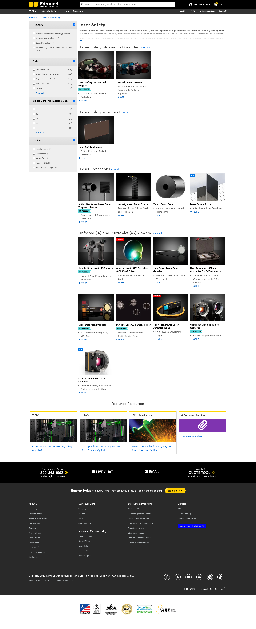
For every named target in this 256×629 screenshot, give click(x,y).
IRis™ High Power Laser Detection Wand (166, 326)
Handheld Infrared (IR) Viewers (95, 267)
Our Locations (34, 523)
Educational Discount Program (141, 523)
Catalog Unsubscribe (187, 518)
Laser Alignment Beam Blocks (132, 204)
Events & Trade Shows (38, 518)
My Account (200, 5)
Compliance (34, 542)
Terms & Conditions (65, 580)
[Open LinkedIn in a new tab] (199, 578)
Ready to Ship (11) (43, 163)
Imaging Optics (85, 550)
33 (54, 123)
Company (78, 10)
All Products (33, 17)
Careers (32, 528)
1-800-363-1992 (208, 11)
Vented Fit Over (54, 83)
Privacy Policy (35, 580)
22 (54, 109)
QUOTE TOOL (199, 472)
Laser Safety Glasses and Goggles (92, 84)
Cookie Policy (49, 580)
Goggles (54, 88)
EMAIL (154, 471)
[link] (220, 2)
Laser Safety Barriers (201, 204)
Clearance (119, 239)
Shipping (82, 508)
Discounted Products (136, 533)
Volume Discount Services (138, 518)
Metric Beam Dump (163, 204)
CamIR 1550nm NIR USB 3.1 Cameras (204, 326)
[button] (209, 10)
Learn (67, 10)
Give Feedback (84, 523)
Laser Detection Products (92, 324)
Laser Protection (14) (45, 43)
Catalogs (183, 508)
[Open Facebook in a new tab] (167, 578)
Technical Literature (192, 435)
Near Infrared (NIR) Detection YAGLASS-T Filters (132, 269)
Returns (81, 513)
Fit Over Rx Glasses (54, 69)
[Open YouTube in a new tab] (188, 578)
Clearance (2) (42, 153)
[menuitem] (36, 11)
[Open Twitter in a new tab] (178, 578)
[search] (127, 4)
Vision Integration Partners (139, 513)
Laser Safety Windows (90, 146)
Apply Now (190, 526)
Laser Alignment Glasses (129, 82)
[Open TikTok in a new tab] (220, 578)
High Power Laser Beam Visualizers (166, 269)
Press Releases (35, 533)
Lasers (44, 17)
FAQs (80, 518)
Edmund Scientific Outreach (139, 537)
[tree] (48, 42)
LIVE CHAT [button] (104, 472)
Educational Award (136, 528)
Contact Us (223, 11)
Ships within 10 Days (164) (47, 167)
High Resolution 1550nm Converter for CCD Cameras (205, 269)
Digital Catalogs (185, 513)
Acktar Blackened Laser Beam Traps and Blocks (94, 205)
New (192, 175)
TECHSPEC (34, 547)
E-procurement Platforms (139, 542)
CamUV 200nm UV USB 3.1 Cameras (92, 380)
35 (54, 114)
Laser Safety (55, 17)
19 (54, 118)
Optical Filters (84, 541)
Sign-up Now (175, 490)
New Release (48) (43, 149)
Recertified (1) (42, 158)
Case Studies (34, 537)
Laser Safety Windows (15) (47, 38)
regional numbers (56, 476)
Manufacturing (50, 10)
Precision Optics (85, 536)
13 (54, 128)
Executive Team (35, 513)
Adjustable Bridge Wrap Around (54, 74)
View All (40, 93)
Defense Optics (84, 555)
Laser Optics (83, 546)
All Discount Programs (137, 508)
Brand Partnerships (37, 552)
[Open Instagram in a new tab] (210, 578)
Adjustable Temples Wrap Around (54, 78)
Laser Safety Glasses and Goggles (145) (53, 33)
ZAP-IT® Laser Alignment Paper (133, 324)
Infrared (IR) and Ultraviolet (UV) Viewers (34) (54, 49)
